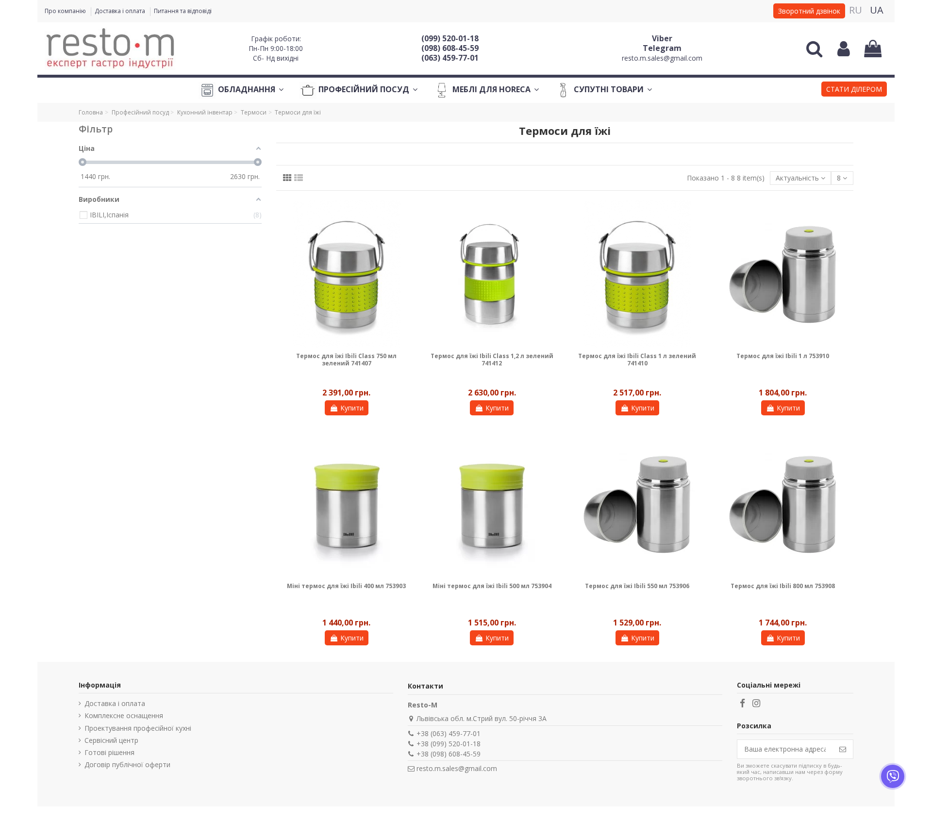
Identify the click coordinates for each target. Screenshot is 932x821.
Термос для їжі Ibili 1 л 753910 (782, 356)
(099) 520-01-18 (450, 38)
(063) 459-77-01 (450, 57)
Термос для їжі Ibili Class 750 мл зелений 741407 (346, 359)
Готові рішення (109, 752)
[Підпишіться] (842, 749)
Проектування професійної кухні (137, 728)
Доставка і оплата (121, 11)
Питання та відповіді (183, 11)
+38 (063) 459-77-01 (448, 733)
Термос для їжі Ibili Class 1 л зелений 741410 (637, 359)
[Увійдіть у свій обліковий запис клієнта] (843, 48)
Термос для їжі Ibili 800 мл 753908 (783, 586)
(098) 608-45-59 (450, 48)
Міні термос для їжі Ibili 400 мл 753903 (346, 586)
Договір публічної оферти (127, 764)
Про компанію (66, 11)
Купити (352, 407)
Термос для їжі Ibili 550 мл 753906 (637, 586)
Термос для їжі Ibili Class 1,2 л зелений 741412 (492, 359)
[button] (854, 90)
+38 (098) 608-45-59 (448, 753)
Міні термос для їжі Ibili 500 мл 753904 (492, 586)
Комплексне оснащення (123, 715)
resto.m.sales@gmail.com (662, 58)
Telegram (662, 48)
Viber (662, 38)
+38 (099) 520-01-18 (448, 743)
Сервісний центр (111, 740)
